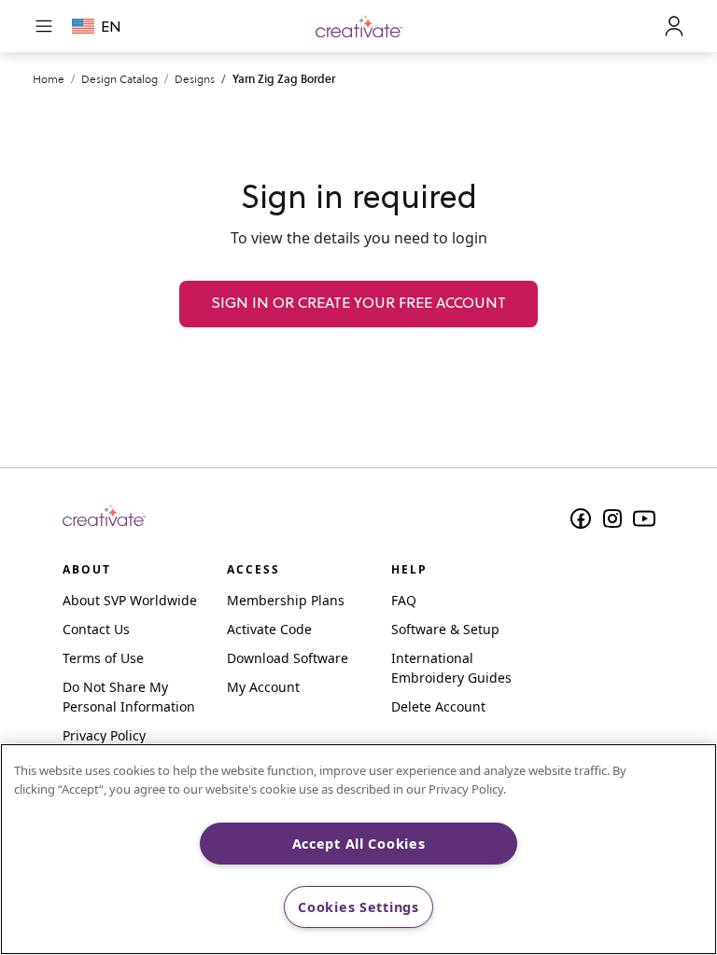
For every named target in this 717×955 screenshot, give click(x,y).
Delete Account (438, 706)
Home (48, 79)
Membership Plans (285, 600)
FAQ (403, 600)
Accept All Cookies (359, 843)
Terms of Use (103, 658)
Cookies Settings (358, 907)
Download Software (287, 658)
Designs (195, 79)
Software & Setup (445, 629)
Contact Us (96, 629)
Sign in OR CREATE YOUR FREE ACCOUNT (358, 304)
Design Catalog (119, 79)
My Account (263, 687)
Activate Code (269, 629)
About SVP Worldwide (130, 600)
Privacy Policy (104, 735)
